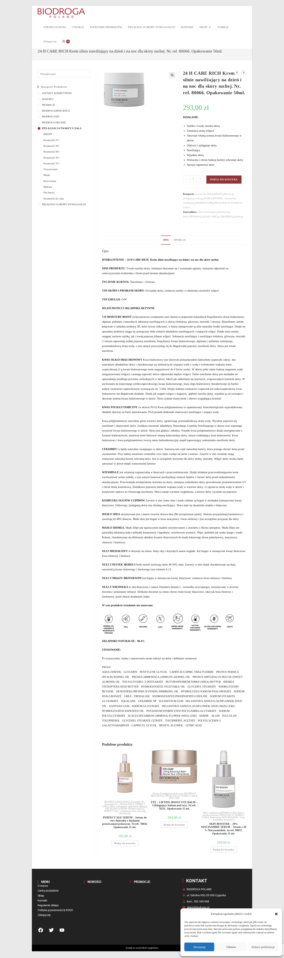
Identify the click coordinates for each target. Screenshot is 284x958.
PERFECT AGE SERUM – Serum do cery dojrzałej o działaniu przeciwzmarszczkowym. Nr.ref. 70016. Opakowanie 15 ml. (125, 822)
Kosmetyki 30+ (51, 146)
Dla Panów (49, 192)
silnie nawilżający (207, 211)
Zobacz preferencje (263, 947)
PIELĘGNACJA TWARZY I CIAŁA (181, 795)
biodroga (238, 216)
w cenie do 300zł (204, 193)
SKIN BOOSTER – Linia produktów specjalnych (229, 818)
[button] (276, 914)
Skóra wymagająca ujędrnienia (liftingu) (128, 806)
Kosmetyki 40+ (51, 151)
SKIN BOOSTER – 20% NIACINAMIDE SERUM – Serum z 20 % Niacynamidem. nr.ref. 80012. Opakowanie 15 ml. (223, 828)
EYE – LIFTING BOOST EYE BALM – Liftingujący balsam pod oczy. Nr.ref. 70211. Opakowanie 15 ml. (174, 805)
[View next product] (243, 72)
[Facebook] (40, 930)
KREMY (218, 193)
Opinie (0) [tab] (179, 240)
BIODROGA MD (204, 202)
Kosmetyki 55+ (112, 804)
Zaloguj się (50, 41)
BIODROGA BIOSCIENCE (117, 801)
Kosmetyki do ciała (53, 198)
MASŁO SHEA (210, 216)
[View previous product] (237, 72)
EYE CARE (174, 798)
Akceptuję (199, 947)
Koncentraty (124, 813)
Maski (46, 175)
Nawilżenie (224, 211)
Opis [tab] (166, 240)
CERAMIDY (226, 216)
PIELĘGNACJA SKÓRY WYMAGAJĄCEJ (124, 808)
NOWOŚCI (47, 99)
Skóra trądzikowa (211, 812)
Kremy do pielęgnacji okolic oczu (168, 793)
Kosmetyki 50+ (138, 801)
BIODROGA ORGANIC (54, 122)
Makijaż (47, 187)
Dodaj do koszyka (224, 179)
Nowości (94, 882)
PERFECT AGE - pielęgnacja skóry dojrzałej (124, 811)
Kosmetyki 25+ (51, 140)
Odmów (231, 947)
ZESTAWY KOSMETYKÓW (57, 93)
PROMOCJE (48, 105)
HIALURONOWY (192, 216)
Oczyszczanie (50, 169)
